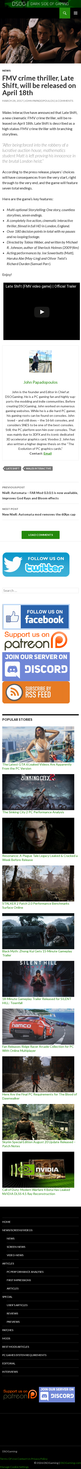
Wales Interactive (38, 468)
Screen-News (16, 1246)
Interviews (10, 1371)
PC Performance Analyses (25, 1271)
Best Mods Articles (15, 1346)
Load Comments (40, 534)
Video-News (15, 1255)
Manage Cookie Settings (14, 1467)
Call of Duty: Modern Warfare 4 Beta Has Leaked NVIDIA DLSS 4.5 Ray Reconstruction (36, 1192)
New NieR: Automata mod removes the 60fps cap (38, 511)
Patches (7, 1330)
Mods (6, 1338)
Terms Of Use (8, 1458)
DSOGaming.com (70, 1462)
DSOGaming (9, 1451)
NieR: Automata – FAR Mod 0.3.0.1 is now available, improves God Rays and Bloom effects (40, 493)
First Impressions (19, 1280)
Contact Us (24, 1458)
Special (7, 1296)
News (6, 70)
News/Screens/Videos (17, 1230)
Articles (8, 1263)
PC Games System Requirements (24, 1355)
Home (6, 1221)
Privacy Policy (39, 1458)
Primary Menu (75, 13)
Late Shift (13, 468)
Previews (13, 1321)
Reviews (12, 1313)
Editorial (8, 1363)
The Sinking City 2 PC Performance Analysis (33, 812)
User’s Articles (17, 1305)
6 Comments (64, 100)
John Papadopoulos (39, 100)
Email (48, 453)
